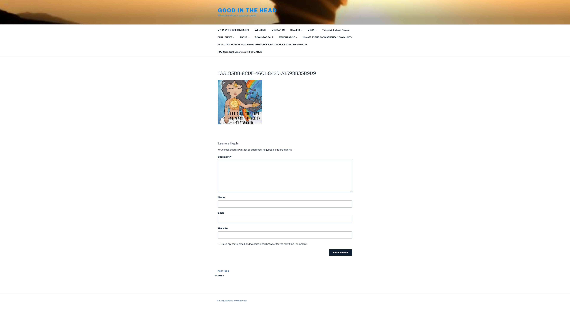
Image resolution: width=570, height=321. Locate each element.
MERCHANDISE (287, 37)
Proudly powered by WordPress (232, 300)
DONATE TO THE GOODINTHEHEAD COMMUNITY (327, 37)
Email (221, 212)
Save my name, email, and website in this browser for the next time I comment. (264, 244)
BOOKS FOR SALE (264, 37)
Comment (224, 156)
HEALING (295, 30)
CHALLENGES (225, 37)
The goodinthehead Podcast (336, 30)
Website (223, 228)
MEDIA (311, 30)
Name (221, 197)
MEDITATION (278, 30)
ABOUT (243, 37)
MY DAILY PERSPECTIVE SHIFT (233, 30)
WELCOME (260, 30)
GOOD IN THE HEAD (247, 10)
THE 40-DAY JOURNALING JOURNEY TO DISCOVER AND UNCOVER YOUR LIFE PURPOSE (262, 44)
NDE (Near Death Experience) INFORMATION (240, 52)
